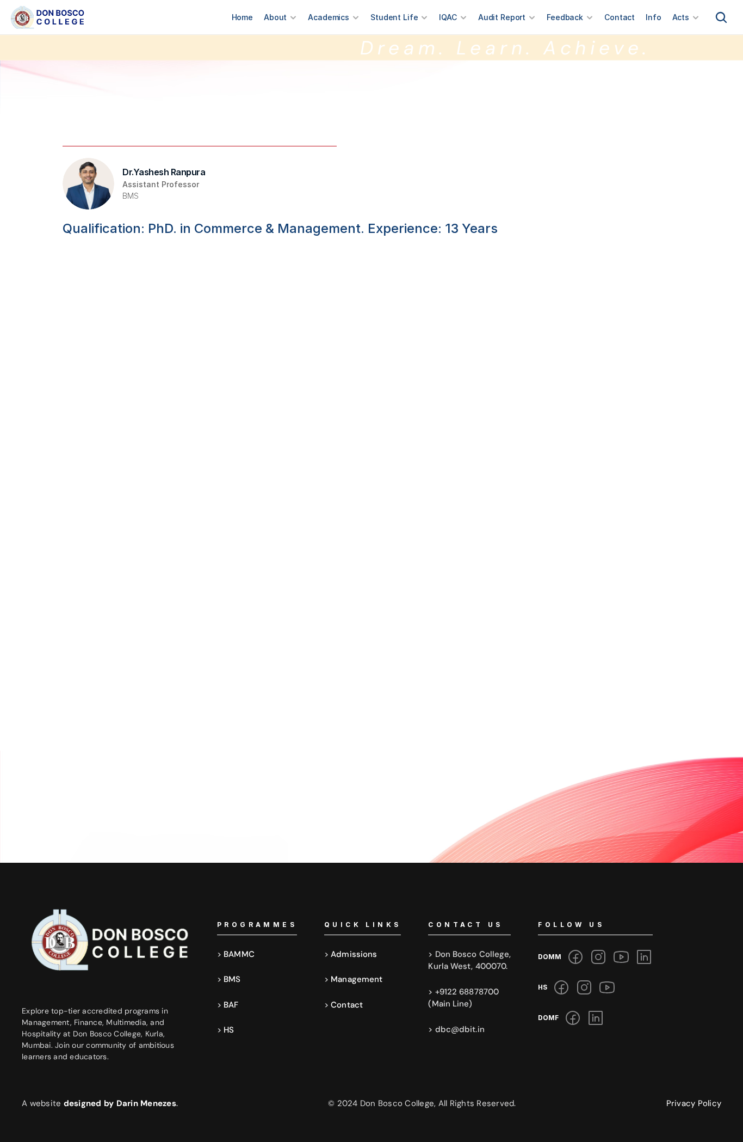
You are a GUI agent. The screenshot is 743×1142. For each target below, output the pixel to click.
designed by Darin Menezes (121, 1103)
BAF (231, 1004)
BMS (232, 979)
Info (653, 17)
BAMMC (239, 954)
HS (229, 1029)
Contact (619, 17)
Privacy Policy (694, 1103)
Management (356, 979)
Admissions (354, 954)
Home (242, 17)
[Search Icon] (721, 17)
